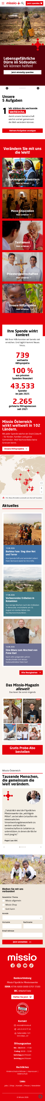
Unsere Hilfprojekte (22, 305)
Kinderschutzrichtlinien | (17, 1071)
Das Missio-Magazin (22, 685)
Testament (22, 242)
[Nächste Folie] (38, 88)
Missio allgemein (13, 900)
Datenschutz (22, 1074)
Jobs (6, 1085)
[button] (4, 847)
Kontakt (19, 1085)
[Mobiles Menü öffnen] (3, 3)
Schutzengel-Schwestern (22, 179)
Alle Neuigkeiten (29, 672)
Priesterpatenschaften (22, 274)
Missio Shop (11, 905)
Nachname (27, 922)
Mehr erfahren (22, 183)
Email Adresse (8, 931)
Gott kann (10, 909)
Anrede (5, 913)
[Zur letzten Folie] (7, 88)
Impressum (32, 1071)
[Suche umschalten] (23, 3)
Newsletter (36, 1085)
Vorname (6, 922)
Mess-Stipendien (22, 211)
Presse (27, 1085)
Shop (12, 1085)
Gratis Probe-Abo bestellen (22, 750)
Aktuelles (10, 505)
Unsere (8, 96)
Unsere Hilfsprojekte (14, 448)
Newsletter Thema (10, 897)
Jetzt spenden (33, 3)
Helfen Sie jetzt (20, 997)
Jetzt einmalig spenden (23, 72)
